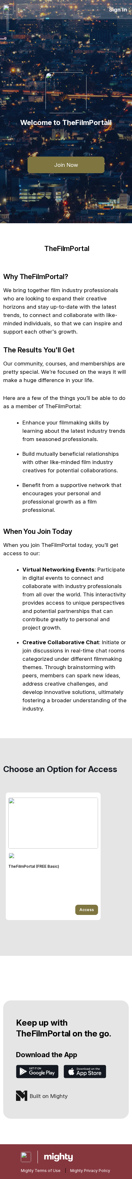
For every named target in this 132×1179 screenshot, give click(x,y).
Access (86, 909)
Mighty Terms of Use (41, 1170)
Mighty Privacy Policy (90, 1170)
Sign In (118, 9)
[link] (53, 856)
